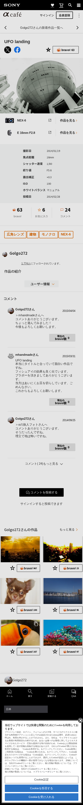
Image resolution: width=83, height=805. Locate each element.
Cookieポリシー (36, 769)
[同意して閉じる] (80, 720)
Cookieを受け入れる (41, 797)
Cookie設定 (41, 779)
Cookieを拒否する (41, 788)
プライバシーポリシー (45, 772)
